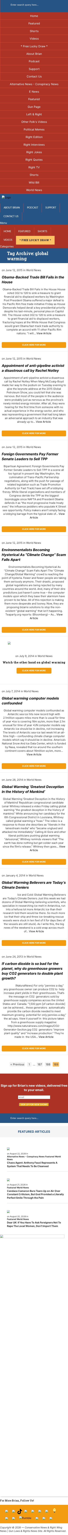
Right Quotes (34, 159)
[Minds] (54, 1512)
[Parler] (33, 1512)
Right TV (34, 167)
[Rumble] (25, 1519)
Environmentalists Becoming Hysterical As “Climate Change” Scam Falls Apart (34, 555)
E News (34, 91)
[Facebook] (6, 1512)
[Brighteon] (44, 1519)
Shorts (34, 31)
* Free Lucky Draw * (34, 46)
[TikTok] (19, 1512)
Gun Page (34, 107)
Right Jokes (34, 152)
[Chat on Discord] (51, 1519)
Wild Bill (34, 182)
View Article (43, 333)
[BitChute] (47, 1512)
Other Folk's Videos (34, 122)
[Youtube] (26, 1512)
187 (39, 1064)
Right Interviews (34, 144)
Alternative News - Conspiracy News (34, 84)
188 (48, 1064)
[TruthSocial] (40, 1512)
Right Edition (34, 137)
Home (34, 16)
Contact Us (34, 76)
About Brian (34, 53)
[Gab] (6, 1519)
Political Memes (34, 129)
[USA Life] (13, 1519)
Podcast (34, 61)
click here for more (34, 344)
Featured (34, 23)
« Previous (17, 1064)
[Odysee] (37, 1519)
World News (34, 190)
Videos (34, 38)
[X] (13, 1512)
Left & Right (34, 114)
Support (34, 69)
